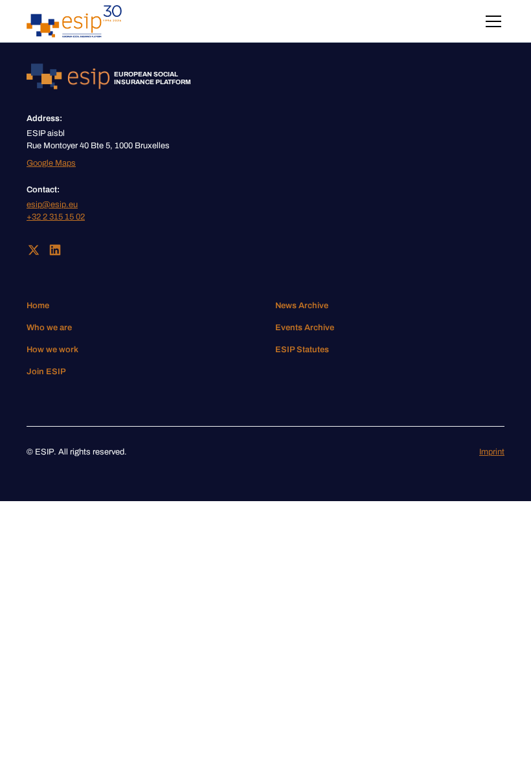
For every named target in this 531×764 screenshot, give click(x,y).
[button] (491, 21)
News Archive (301, 305)
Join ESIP (46, 371)
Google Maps (51, 163)
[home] (74, 21)
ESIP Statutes (302, 349)
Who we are (49, 327)
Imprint (491, 451)
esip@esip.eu (52, 204)
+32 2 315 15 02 (56, 216)
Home (38, 305)
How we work (52, 349)
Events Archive (304, 327)
